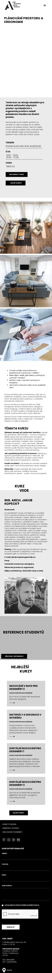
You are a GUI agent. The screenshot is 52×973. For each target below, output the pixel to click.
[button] (44, 5)
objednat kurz (16, 174)
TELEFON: (5, 864)
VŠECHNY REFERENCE (14, 656)
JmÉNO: (4, 853)
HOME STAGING (9, 824)
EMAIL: (4, 875)
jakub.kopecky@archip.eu (23, 557)
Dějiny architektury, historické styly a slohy (23, 571)
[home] (12, 5)
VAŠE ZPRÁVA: (7, 886)
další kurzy (16, 183)
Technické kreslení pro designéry (19, 564)
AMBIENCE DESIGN (10, 828)
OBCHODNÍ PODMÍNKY (12, 832)
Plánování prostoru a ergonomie (19, 567)
